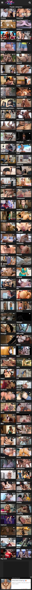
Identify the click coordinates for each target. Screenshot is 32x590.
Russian (19, 254)
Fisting (18, 559)
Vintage (3, 333)
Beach (18, 423)
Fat (17, 378)
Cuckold (4, 390)
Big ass (3, 401)
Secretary (19, 243)
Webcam (19, 176)
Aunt (18, 356)
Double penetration (7, 468)
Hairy (2, 378)
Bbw (2, 423)
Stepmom (4, 367)
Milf (17, 412)
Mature (3, 435)
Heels (3, 131)
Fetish (3, 446)
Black (18, 547)
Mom (2, 412)
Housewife (4, 345)
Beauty (3, 502)
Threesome (20, 198)
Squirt (18, 221)
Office (18, 40)
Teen (2, 209)
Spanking (19, 164)
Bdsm (18, 345)
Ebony (18, 457)
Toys (2, 198)
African (3, 322)
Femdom (19, 446)
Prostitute (4, 277)
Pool (18, 153)
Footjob (19, 277)
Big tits (3, 288)
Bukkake (19, 525)
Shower (3, 243)
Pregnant (19, 232)
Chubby (19, 502)
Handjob (19, 131)
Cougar (19, 491)
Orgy (2, 40)
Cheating (4, 514)
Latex (18, 86)
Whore (3, 176)
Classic (19, 390)
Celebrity (19, 514)
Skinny (3, 232)
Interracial (20, 119)
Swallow (19, 209)
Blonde (3, 547)
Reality (3, 266)
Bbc (17, 288)
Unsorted (19, 18)
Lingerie (3, 86)
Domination (20, 468)
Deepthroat (20, 480)
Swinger (19, 322)
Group (3, 142)
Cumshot (4, 491)
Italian (3, 119)
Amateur (19, 311)
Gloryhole (19, 142)
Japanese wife (21, 97)
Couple (18, 435)
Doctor (3, 480)
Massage (4, 74)
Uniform (19, 187)
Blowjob (19, 536)
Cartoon (3, 525)
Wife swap (20, 333)
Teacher (3, 356)
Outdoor (19, 29)
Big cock (4, 559)
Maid (18, 74)
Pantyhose (4, 153)
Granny (3, 18)
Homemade (20, 401)
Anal (2, 311)
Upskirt (3, 187)
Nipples (3, 63)
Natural (19, 63)
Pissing (3, 97)
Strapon (3, 221)
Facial (3, 457)
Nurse (3, 52)
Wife (18, 367)
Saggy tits (4, 254)
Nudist (18, 52)
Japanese (19, 108)
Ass (2, 300)
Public (18, 266)
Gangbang (4, 164)
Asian (18, 300)
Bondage (4, 536)
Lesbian (3, 29)
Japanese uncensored (8, 108)
